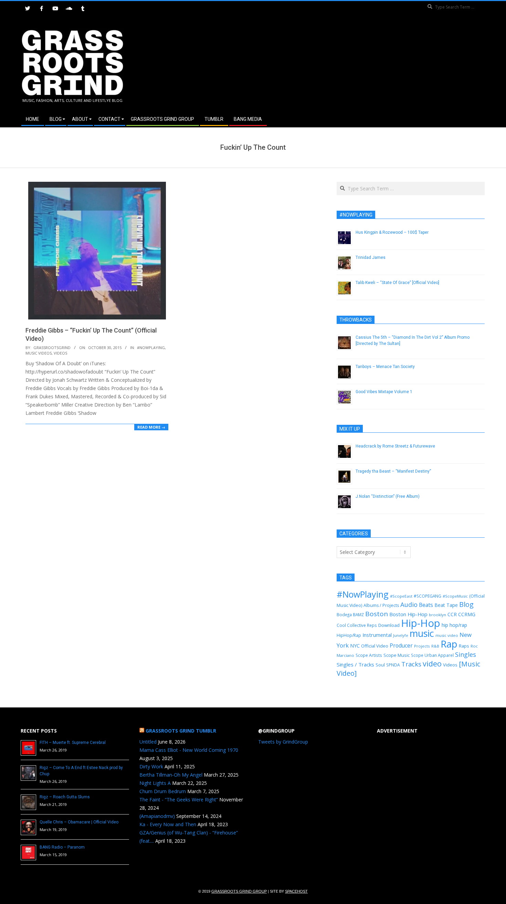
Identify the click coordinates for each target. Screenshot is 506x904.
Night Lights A (155, 783)
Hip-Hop (420, 623)
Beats (426, 605)
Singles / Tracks (355, 664)
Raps (464, 646)
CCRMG (466, 614)
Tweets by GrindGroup (283, 741)
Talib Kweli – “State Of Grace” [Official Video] (397, 282)
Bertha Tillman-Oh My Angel (170, 774)
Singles (465, 654)
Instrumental (377, 634)
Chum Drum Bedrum (162, 791)
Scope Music (396, 655)
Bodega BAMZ (350, 614)
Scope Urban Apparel (432, 655)
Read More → (151, 427)
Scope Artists (369, 655)
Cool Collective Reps (357, 625)
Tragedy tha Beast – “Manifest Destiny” (393, 471)
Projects (422, 646)
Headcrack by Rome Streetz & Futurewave (395, 446)
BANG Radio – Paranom (62, 847)
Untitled (148, 741)
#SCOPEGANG (427, 596)
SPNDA (393, 665)
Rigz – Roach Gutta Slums (65, 797)
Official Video (374, 646)
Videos (60, 353)
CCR (452, 614)
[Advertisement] (369, 65)
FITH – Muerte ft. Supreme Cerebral (73, 742)
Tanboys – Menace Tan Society (385, 366)
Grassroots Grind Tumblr (181, 730)
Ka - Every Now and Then (167, 824)
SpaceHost (296, 891)
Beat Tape (446, 605)
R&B (435, 646)
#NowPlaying (151, 347)
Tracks (411, 664)
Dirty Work (151, 766)
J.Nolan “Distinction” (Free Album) (388, 496)
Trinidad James (371, 257)
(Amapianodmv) (157, 816)
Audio (409, 604)
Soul (380, 665)
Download (389, 625)
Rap (449, 643)
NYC (355, 645)
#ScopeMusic (455, 596)
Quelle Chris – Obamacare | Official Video (79, 822)
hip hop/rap (454, 625)
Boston (376, 613)
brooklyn (437, 614)
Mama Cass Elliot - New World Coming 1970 (188, 750)
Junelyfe (400, 635)
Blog (466, 604)
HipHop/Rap (349, 635)
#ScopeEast (401, 596)
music (422, 633)
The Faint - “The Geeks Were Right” (178, 799)
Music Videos (38, 353)
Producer (401, 645)
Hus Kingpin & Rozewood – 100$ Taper (392, 232)
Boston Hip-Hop (408, 614)
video (432, 664)
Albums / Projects (381, 605)
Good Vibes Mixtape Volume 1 (384, 391)
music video (446, 635)
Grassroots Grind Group (239, 891)
